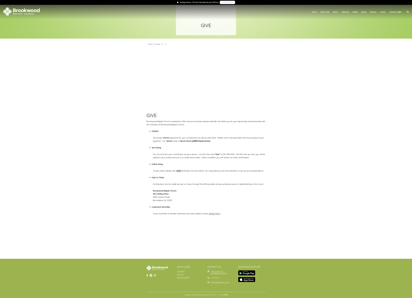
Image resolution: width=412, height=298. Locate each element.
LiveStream (181, 271)
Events (383, 12)
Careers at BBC (395, 12)
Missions (373, 12)
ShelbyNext (223, 295)
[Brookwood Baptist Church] (21, 11)
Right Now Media (183, 277)
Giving (363, 12)
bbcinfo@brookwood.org (220, 282)
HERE (178, 171)
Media (355, 12)
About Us (180, 274)
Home (314, 12)
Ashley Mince (214, 213)
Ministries (345, 12)
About (335, 12)
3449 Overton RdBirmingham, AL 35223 (219, 272)
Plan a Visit (325, 12)
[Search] (408, 12)
